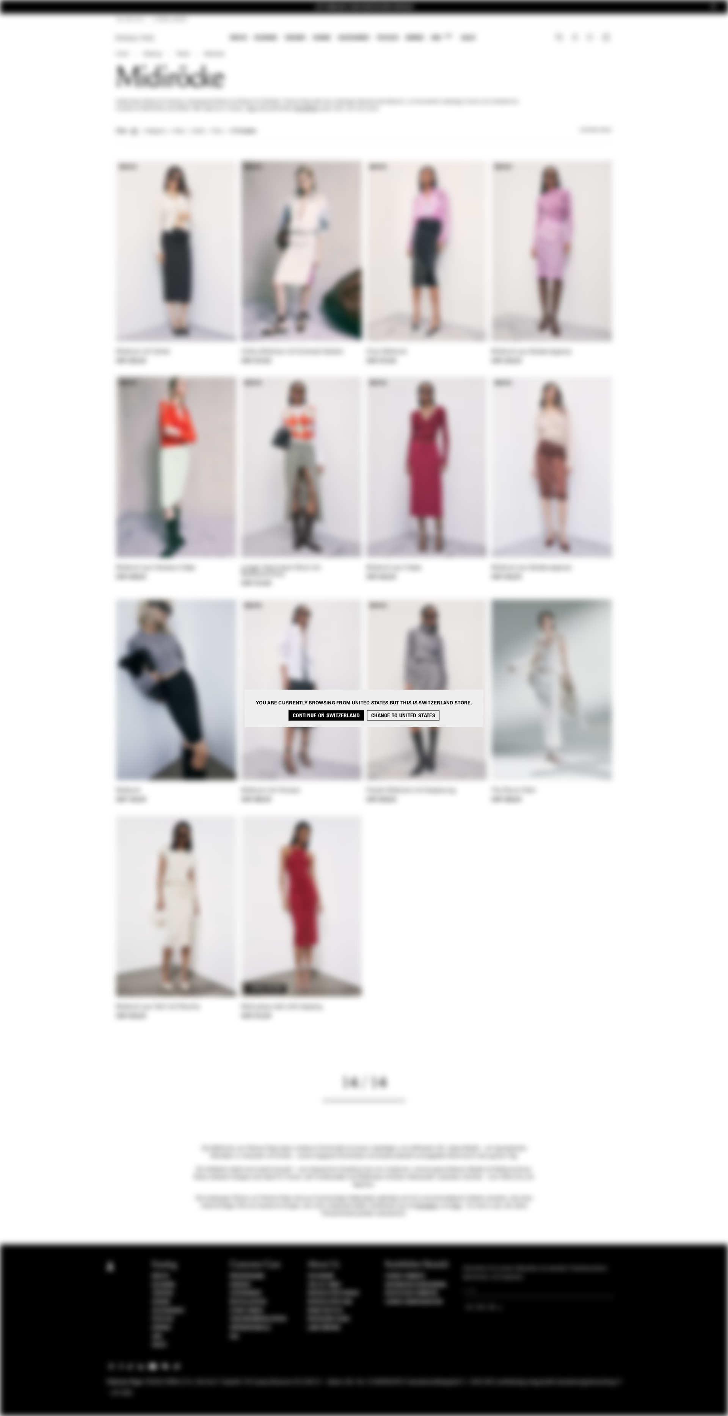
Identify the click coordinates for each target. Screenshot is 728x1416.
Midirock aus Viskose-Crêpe (156, 568)
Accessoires (353, 38)
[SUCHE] (559, 38)
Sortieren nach (596, 130)
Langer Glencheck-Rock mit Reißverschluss (281, 571)
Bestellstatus (248, 1302)
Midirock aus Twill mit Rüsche (158, 1007)
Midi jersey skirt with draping (281, 1007)
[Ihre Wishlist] (591, 39)
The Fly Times (324, 1285)
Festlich (387, 38)
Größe (197, 131)
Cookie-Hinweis (405, 1276)
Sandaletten (306, 108)
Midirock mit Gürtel (143, 352)
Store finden (246, 1310)
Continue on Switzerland (326, 715)
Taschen (295, 38)
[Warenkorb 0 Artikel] (607, 38)
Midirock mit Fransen (271, 791)
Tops (251, 108)
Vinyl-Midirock (386, 352)
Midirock (128, 791)
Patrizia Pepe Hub (330, 1302)
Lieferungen (245, 1293)
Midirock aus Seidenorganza (531, 352)
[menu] (352, 38)
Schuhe (322, 38)
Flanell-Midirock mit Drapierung (410, 791)
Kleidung (265, 38)
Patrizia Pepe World (333, 1293)
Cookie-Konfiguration (413, 1302)
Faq (234, 1336)
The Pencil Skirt (513, 791)
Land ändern (324, 1327)
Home (122, 54)
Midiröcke (214, 54)
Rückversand (247, 1276)
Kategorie (155, 131)
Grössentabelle (250, 1327)
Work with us (325, 1310)
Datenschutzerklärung (415, 1285)
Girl (441, 37)
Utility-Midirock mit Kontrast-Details (292, 352)
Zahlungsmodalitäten (258, 1319)
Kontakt (240, 1285)
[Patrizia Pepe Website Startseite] (135, 38)
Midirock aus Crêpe (393, 568)
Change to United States (403, 715)
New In (238, 38)
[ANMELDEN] (575, 38)
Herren (415, 38)
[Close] (713, 7)
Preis (217, 131)
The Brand (321, 1276)
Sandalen (427, 1206)
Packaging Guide (329, 1319)
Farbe (178, 131)
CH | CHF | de (129, 20)
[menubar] (353, 38)
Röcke (183, 54)
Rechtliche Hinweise (411, 1293)
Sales (468, 38)
